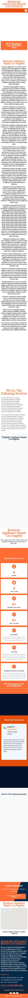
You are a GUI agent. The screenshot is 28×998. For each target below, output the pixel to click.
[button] (26, 10)
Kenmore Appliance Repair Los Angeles (14, 4)
